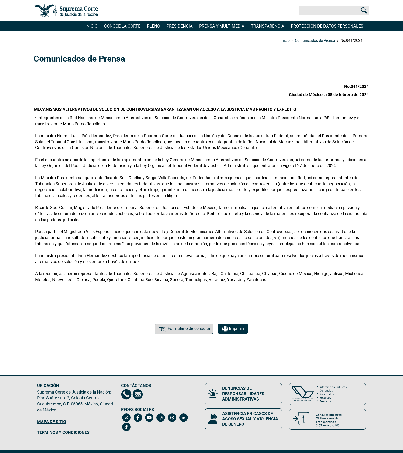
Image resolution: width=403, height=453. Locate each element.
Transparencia (267, 26)
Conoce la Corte (122, 26)
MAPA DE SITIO (51, 421)
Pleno (153, 26)
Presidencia (180, 26)
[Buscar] (364, 10)
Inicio (91, 26)
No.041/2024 (351, 40)
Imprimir (237, 328)
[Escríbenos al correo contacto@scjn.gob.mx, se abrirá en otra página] (137, 394)
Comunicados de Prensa (315, 40)
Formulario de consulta (189, 328)
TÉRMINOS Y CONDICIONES (63, 432)
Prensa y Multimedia (221, 26)
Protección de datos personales (327, 26)
